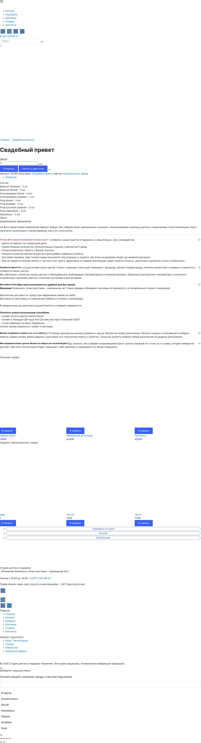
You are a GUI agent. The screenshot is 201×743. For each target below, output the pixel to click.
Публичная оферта (16, 651)
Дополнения (103, 537)
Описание (11, 177)
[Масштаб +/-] (10, 738)
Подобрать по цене (103, 528)
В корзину (9, 168)
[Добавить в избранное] (49, 169)
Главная (5, 139)
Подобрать (11, 14)
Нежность (140, 435)
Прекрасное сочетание (79, 435)
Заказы (9, 644)
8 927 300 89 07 (9, 36)
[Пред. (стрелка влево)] (1, 741)
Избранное (11, 647)
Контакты (10, 25)
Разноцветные (71, 173)
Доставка (10, 18)
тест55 (70, 514)
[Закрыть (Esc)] (1, 738)
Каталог (10, 11)
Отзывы (9, 21)
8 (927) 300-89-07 (40, 578)
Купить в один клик (33, 168)
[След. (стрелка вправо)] (4, 741)
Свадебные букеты (23, 139)
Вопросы (10, 621)
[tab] (103, 177)
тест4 (138, 514)
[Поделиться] (4, 738)
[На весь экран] (7, 738)
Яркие (84, 173)
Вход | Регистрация (16, 640)
